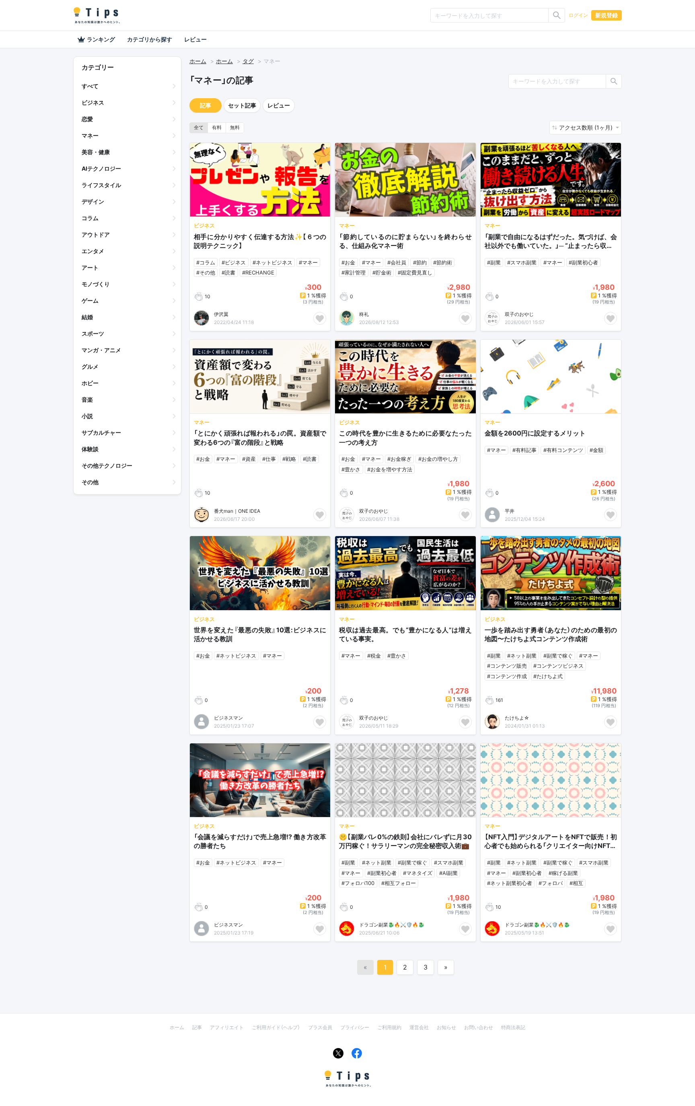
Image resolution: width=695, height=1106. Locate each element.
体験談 (90, 449)
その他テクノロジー (107, 465)
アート (90, 267)
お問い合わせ (478, 1027)
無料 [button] (235, 127)
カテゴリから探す (149, 39)
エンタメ (93, 251)
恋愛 (87, 119)
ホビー (90, 383)
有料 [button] (217, 127)
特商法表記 (513, 1027)
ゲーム (90, 300)
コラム (90, 218)
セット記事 (242, 105)
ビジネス (93, 102)
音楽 (87, 399)
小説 (87, 416)
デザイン (93, 201)
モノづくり (96, 284)
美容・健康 (96, 152)
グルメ (90, 366)
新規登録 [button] (606, 15)
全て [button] (199, 127)
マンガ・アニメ (101, 350)
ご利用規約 (389, 1027)
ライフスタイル (101, 185)
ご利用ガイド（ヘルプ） (276, 1027)
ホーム (197, 61)
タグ (248, 61)
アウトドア (96, 234)
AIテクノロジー (101, 168)
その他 (90, 482)
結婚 (87, 317)
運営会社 (419, 1027)
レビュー (195, 39)
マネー (90, 135)
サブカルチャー (101, 432)
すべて (90, 86)
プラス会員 (320, 1027)
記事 (205, 105)
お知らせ (446, 1027)
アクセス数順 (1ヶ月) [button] (586, 127)
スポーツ (93, 333)
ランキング (101, 39)
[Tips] (96, 15)
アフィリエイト (227, 1027)
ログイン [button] (578, 15)
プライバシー (354, 1027)
